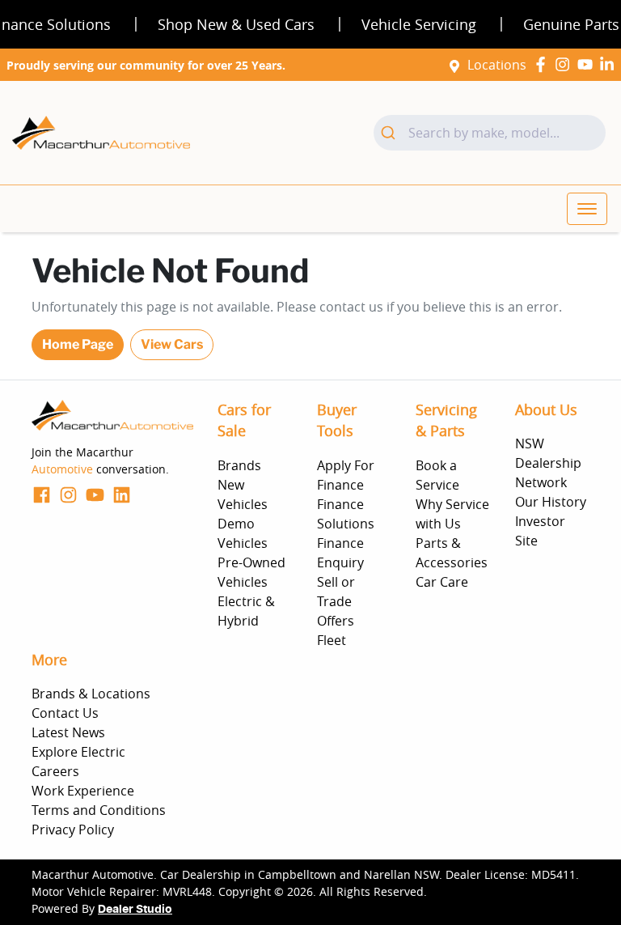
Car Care (442, 582)
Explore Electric (78, 752)
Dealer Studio (135, 909)
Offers (335, 621)
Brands (239, 465)
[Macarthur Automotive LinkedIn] (610, 64)
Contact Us (65, 713)
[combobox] (490, 133)
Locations (496, 65)
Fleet (331, 640)
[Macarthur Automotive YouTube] (588, 64)
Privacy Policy (73, 829)
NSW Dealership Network (548, 463)
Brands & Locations (91, 693)
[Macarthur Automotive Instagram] (566, 64)
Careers (55, 771)
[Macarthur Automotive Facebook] (544, 64)
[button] (587, 209)
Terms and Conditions (99, 810)
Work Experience (83, 791)
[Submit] (391, 133)
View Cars (172, 344)
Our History (550, 502)
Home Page (77, 344)
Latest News (68, 732)
